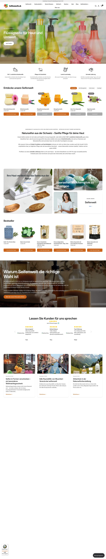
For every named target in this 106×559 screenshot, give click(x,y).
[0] (101, 6)
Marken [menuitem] (66, 4)
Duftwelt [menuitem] (58, 4)
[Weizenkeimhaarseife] (11, 99)
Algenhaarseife (91, 109)
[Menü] (7, 545)
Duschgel (99, 88)
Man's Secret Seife (25, 242)
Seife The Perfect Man (9, 242)
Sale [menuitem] (72, 4)
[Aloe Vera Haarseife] (78, 99)
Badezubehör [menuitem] (38, 4)
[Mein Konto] (98, 6)
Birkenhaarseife (24, 109)
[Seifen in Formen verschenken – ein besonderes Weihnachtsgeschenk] (19, 364)
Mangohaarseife (58, 109)
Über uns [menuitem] (57, 7)
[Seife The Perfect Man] (11, 232)
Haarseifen (73, 88)
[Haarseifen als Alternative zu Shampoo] (78, 179)
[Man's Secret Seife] (28, 232)
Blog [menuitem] (77, 4)
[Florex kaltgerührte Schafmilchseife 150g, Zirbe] (61, 232)
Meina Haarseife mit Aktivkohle (92, 242)
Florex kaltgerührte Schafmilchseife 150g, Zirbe (61, 242)
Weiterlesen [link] (8, 394)
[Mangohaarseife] (61, 99)
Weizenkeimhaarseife (9, 109)
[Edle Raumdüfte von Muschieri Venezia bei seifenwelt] (53, 364)
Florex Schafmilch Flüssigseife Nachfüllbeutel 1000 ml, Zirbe (44, 243)
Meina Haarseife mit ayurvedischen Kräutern (76, 242)
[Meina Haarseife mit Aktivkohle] (94, 232)
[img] (53, 321)
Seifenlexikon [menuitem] (84, 4)
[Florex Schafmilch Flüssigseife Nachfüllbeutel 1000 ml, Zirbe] (44, 232)
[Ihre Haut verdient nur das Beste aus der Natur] (28, 191)
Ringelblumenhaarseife (43, 109)
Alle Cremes (91, 88)
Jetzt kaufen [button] (9, 43)
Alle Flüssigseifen (82, 88)
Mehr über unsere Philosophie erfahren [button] (15, 296)
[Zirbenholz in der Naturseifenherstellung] (86, 364)
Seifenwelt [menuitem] (28, 4)
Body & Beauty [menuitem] (49, 4)
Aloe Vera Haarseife (75, 109)
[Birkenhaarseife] (28, 99)
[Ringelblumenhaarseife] (44, 99)
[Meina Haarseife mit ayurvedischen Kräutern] (78, 232)
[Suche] (95, 6)
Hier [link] (90, 206)
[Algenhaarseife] (94, 99)
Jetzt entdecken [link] (27, 182)
